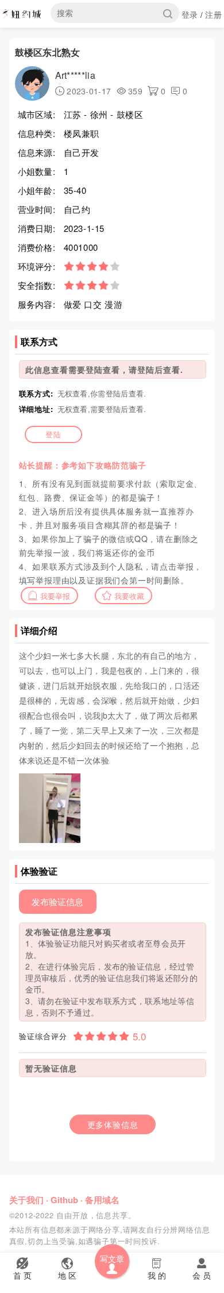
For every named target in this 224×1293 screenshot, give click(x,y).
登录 (189, 14)
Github (64, 1199)
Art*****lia (75, 75)
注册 (213, 14)
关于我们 (26, 1199)
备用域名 (102, 1199)
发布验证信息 (57, 901)
